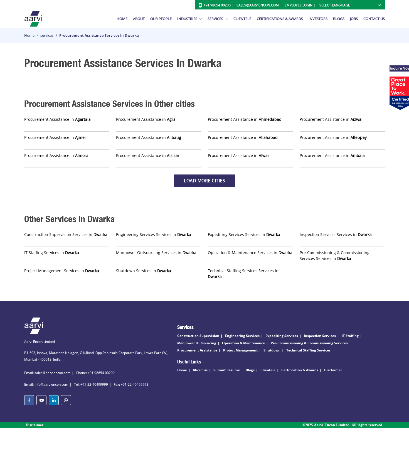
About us (200, 370)
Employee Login (298, 5)
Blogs (338, 18)
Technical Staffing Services (308, 350)
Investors (318, 18)
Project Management (240, 350)
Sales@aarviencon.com (257, 5)
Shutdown (271, 350)
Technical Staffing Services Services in (243, 273)
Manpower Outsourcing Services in (156, 252)
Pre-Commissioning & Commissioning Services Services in (334, 255)
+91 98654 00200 (217, 5)
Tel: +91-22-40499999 (91, 384)
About (139, 18)
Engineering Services (242, 335)
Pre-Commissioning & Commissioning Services (309, 343)
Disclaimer (333, 370)
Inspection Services (320, 335)
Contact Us (374, 18)
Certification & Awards (299, 370)
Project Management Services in (61, 270)
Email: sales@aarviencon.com (47, 372)
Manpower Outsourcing (196, 343)
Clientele (242, 18)
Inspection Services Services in (336, 234)
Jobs (354, 18)
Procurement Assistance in (57, 119)
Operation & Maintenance (243, 343)
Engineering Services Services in (153, 234)
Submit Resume (226, 370)
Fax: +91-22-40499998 (131, 384)
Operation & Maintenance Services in (250, 252)
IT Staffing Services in (51, 252)
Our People (161, 18)
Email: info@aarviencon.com (46, 384)
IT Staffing (350, 335)
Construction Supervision (198, 335)
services (46, 35)
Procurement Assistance (197, 350)
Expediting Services (281, 335)
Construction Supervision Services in (65, 234)
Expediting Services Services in (244, 234)
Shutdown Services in (143, 270)
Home (122, 18)
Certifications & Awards (280, 18)
